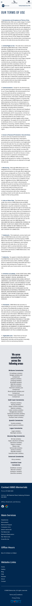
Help (2, 574)
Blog (2, 572)
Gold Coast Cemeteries (16, 400)
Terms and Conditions (16, 594)
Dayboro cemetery (16, 444)
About (3, 579)
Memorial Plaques (6, 525)
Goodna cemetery (16, 423)
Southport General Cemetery (16, 415)
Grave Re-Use (5, 539)
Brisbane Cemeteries (16, 370)
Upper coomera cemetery (16, 406)
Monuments (4, 522)
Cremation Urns (6, 527)
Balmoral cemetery (16, 386)
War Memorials (5, 537)
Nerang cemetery (16, 404)
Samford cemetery (16, 450)
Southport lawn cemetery (16, 417)
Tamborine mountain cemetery (16, 413)
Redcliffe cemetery (16, 451)
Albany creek (16, 446)
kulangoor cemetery (16, 471)
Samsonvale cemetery (16, 448)
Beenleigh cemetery (16, 433)
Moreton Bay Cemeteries (16, 436)
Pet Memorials (5, 532)
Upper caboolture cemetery (16, 441)
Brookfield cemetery (16, 382)
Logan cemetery (16, 431)
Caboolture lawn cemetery (16, 453)
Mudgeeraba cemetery (16, 412)
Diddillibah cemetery (16, 468)
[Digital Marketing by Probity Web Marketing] (16, 601)
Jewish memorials (6, 529)
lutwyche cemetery (16, 379)
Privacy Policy (16, 598)
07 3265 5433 (14, 3)
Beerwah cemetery (16, 469)
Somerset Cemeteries (16, 456)
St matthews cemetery (16, 373)
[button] (2, 2)
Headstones (4, 520)
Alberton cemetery (16, 408)
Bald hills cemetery (16, 384)
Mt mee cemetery (16, 439)
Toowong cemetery (16, 380)
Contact (3, 581)
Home (3, 567)
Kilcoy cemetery (16, 459)
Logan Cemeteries (16, 428)
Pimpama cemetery (16, 403)
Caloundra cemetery (16, 473)
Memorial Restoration (7, 534)
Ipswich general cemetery (16, 425)
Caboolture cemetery (16, 442)
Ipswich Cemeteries (16, 420)
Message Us (28, 3)
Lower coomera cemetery (16, 410)
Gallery (3, 569)
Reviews (3, 576)
